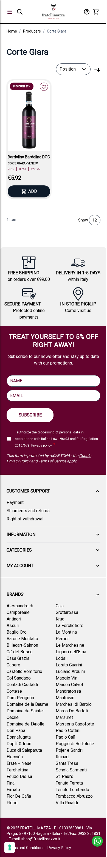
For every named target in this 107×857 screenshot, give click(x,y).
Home (12, 31)
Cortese (14, 691)
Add (32, 191)
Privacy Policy (59, 848)
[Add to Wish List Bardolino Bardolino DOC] (44, 87)
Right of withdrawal (25, 518)
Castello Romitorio (24, 671)
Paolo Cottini (68, 730)
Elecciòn (15, 756)
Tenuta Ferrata (69, 783)
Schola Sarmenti (71, 770)
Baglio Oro (17, 632)
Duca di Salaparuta (24, 750)
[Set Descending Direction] (97, 69)
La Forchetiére (69, 625)
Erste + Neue (19, 763)
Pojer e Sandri (69, 750)
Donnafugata (19, 737)
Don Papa (16, 730)
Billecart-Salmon (22, 645)
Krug (60, 619)
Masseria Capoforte (75, 724)
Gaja (60, 605)
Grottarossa (67, 612)
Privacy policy (41, 445)
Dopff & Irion (19, 743)
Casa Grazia (18, 658)
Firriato (13, 789)
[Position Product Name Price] (73, 69)
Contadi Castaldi (22, 684)
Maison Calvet (69, 684)
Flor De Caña (19, 796)
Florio (12, 802)
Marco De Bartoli (72, 710)
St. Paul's (64, 776)
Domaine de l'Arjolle (25, 724)
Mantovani (65, 697)
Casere (13, 664)
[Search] (19, 11)
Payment (15, 502)
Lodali (61, 658)
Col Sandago (19, 678)
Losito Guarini (69, 664)
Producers (32, 31)
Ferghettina (17, 770)
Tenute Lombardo (72, 789)
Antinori (14, 619)
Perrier (62, 638)
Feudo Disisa (19, 776)
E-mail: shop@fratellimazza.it (34, 839)
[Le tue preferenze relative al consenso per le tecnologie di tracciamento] (9, 847)
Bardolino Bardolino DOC (29, 157)
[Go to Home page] (53, 11)
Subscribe (30, 415)
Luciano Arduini (70, 671)
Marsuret (64, 717)
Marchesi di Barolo (74, 704)
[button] (53, 491)
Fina (11, 783)
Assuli (13, 625)
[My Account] (86, 11)
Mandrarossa (68, 691)
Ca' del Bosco (20, 651)
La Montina (66, 632)
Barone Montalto (22, 638)
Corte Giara (56, 31)
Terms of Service (52, 461)
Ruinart (62, 756)
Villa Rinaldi (67, 802)
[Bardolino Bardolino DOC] (29, 121)
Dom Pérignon (20, 697)
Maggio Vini (67, 678)
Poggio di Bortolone (75, 743)
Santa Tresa (67, 763)
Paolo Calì (65, 737)
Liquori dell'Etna (71, 651)
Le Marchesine (70, 645)
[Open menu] (10, 11)
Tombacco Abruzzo (74, 796)
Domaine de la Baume (27, 704)
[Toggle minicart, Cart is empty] (96, 11)
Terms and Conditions (25, 848)
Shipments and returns (28, 510)
